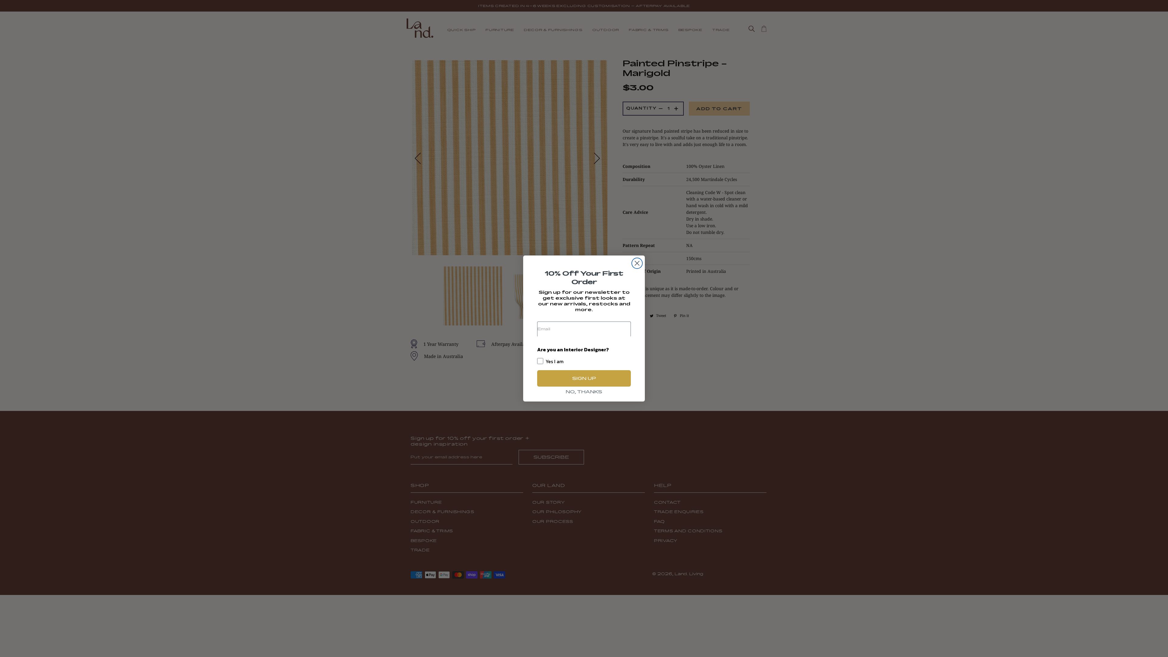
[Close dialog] (637, 263)
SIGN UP (584, 378)
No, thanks (584, 392)
